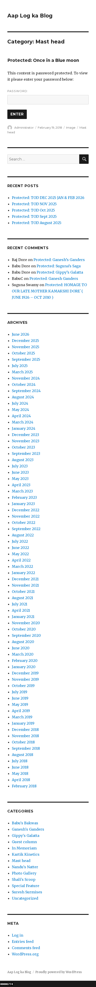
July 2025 (20, 365)
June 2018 (20, 767)
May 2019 (20, 704)
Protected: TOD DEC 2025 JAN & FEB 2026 (48, 197)
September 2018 (26, 748)
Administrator (24, 127)
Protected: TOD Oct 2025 (33, 210)
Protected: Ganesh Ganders (53, 278)
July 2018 (19, 761)
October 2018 (23, 742)
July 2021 (19, 604)
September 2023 (26, 453)
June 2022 (20, 547)
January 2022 (23, 572)
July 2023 (20, 466)
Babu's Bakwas (25, 823)
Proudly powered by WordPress (58, 972)
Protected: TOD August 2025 (36, 222)
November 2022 (26, 516)
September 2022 (26, 529)
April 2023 (21, 485)
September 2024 (26, 391)
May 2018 (20, 773)
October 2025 (23, 353)
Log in (17, 935)
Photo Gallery (24, 873)
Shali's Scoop (23, 879)
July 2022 (20, 541)
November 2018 (25, 736)
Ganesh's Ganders (28, 829)
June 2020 (20, 648)
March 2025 (22, 372)
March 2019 (22, 717)
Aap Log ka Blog (29, 16)
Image (70, 127)
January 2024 (23, 428)
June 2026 (20, 334)
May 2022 (20, 554)
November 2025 (25, 347)
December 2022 (25, 510)
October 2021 (23, 591)
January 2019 (23, 723)
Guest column (24, 842)
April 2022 (21, 560)
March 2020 (22, 654)
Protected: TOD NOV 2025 (34, 204)
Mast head (21, 860)
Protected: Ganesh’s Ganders (59, 259)
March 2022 (22, 566)
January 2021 (23, 616)
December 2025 (25, 340)
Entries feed (22, 941)
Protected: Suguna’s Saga (59, 266)
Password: (17, 91)
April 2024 (21, 416)
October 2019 (23, 685)
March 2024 (22, 422)
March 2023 (22, 491)
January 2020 (23, 667)
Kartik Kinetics (26, 854)
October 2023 (23, 447)
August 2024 (23, 397)
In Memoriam (24, 848)
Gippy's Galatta (25, 835)
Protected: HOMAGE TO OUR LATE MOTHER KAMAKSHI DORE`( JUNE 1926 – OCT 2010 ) (49, 291)
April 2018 (21, 780)
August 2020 (23, 641)
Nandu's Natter (25, 867)
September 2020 (26, 635)
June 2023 (20, 472)
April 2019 (21, 710)
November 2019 (25, 679)
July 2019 (19, 692)
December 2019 (25, 673)
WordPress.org (25, 954)
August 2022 (23, 535)
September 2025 (26, 359)
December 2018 (25, 729)
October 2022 (23, 522)
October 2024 (23, 384)
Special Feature (25, 885)
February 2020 (25, 660)
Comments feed (26, 948)
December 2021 (25, 579)
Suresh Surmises (27, 892)
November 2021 (25, 585)
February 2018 (24, 786)
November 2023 (25, 441)
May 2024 (20, 409)
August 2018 (22, 754)
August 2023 (22, 460)
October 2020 (24, 629)
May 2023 (20, 478)
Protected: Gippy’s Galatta (60, 272)
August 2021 (22, 598)
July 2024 (20, 403)
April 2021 (21, 610)
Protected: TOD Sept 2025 (34, 216)
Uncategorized (25, 898)
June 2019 (20, 698)
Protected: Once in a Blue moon (43, 60)
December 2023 (25, 434)
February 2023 (24, 497)
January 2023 (23, 503)
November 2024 (26, 378)
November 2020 (26, 623)
